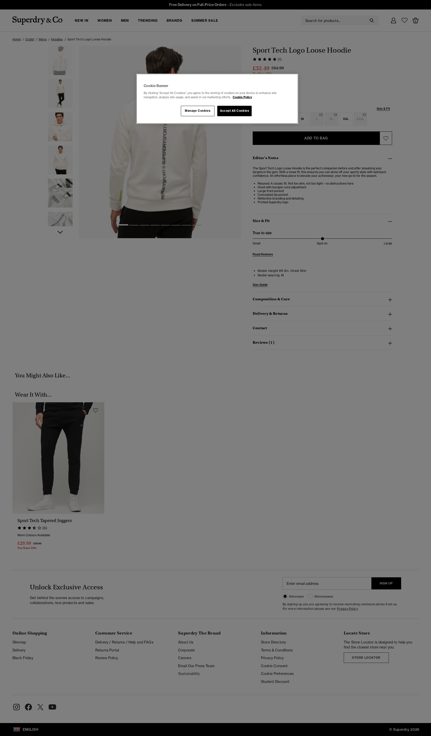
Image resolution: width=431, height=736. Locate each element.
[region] (217, 99)
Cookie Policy (242, 97)
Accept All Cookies (234, 110)
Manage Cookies (197, 110)
